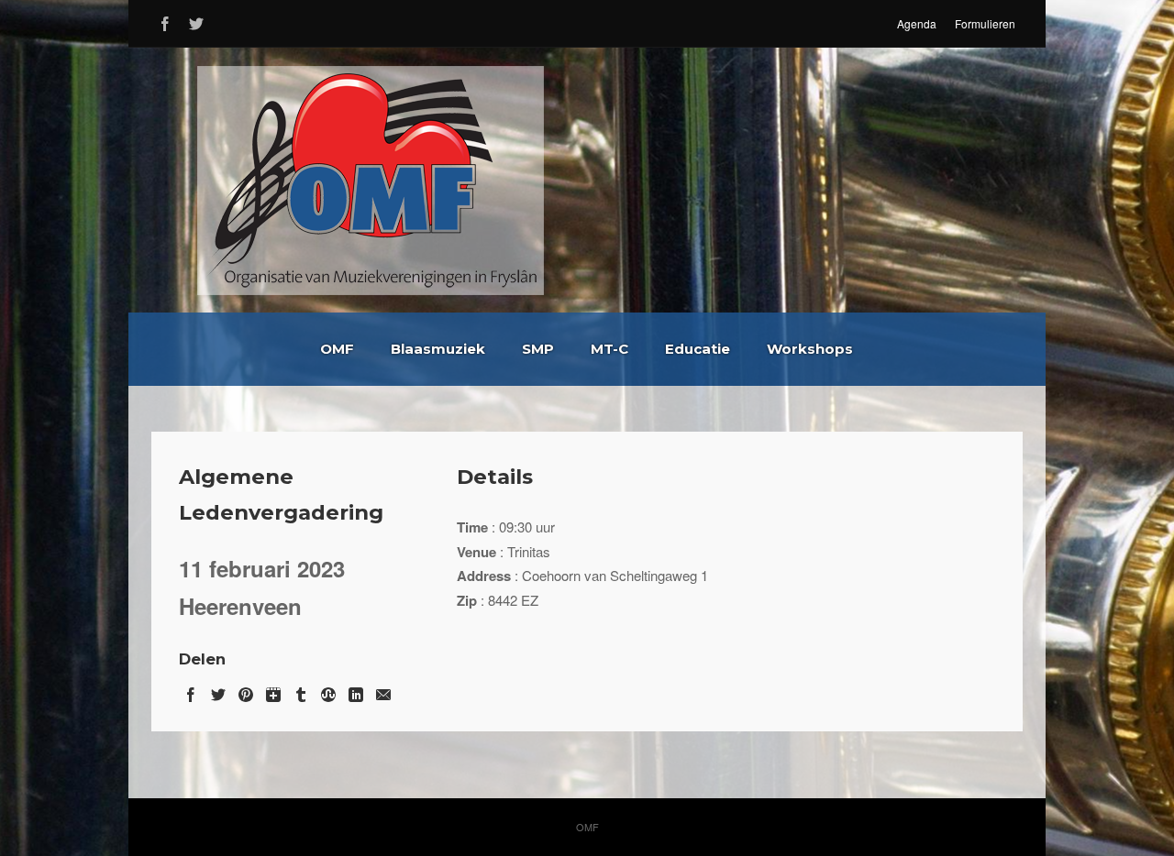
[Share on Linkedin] (356, 691)
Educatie (697, 348)
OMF (337, 348)
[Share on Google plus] (273, 691)
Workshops (810, 348)
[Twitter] (196, 20)
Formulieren (985, 23)
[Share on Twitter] (218, 691)
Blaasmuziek (438, 348)
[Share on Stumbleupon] (328, 691)
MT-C (609, 348)
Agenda (916, 23)
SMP (538, 348)
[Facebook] (165, 20)
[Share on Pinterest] (245, 691)
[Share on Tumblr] (301, 691)
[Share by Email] (383, 691)
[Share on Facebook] (190, 691)
